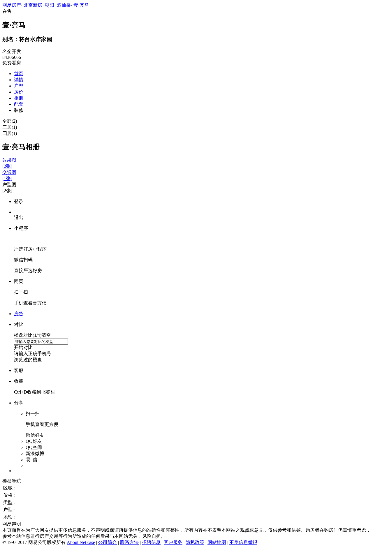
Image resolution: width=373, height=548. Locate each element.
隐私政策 (195, 542)
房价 (18, 91)
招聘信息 (151, 542)
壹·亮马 (81, 5)
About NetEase (81, 542)
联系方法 (129, 542)
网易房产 (11, 5)
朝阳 (49, 5)
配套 (18, 104)
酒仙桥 (64, 5)
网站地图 (216, 542)
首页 (18, 73)
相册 (18, 98)
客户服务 (173, 542)
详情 (18, 79)
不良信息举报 (243, 542)
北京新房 (33, 5)
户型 (18, 85)
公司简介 (107, 542)
